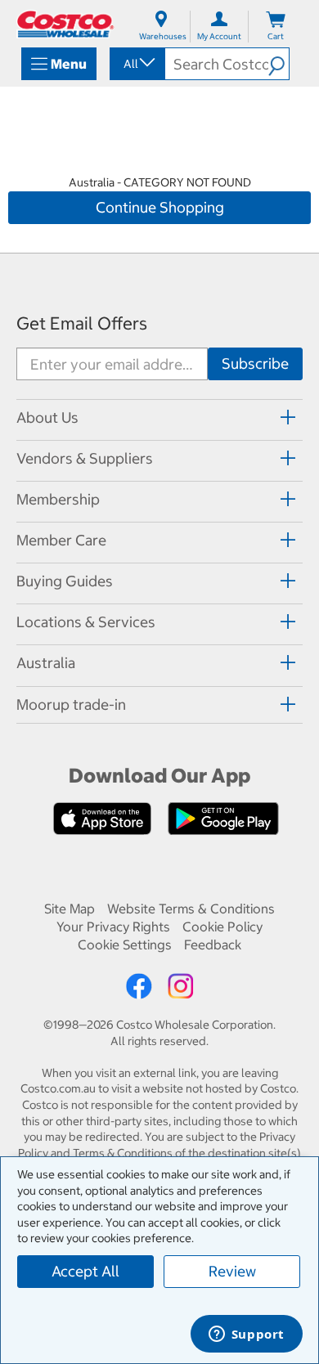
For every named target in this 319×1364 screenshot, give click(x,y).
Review (232, 1271)
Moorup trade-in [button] (71, 704)
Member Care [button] (61, 540)
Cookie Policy (222, 926)
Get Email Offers (81, 323)
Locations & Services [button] (85, 621)
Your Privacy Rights (113, 926)
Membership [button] (58, 499)
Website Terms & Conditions (191, 908)
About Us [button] (47, 417)
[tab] (159, 417)
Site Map (69, 908)
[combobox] (136, 64)
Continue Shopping (160, 207)
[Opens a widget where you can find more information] (246, 1335)
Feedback (212, 944)
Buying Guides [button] (64, 581)
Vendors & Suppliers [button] (84, 458)
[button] (278, 63)
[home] (65, 24)
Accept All (85, 1271)
